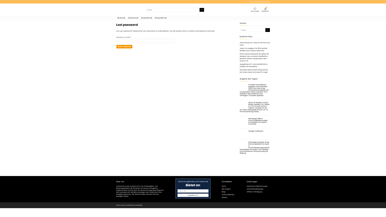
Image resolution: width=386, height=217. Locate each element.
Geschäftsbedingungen (255, 189)
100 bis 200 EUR (161, 18)
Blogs (223, 192)
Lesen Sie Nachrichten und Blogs (260, 2)
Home (224, 186)
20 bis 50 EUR (133, 18)
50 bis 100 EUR (146, 18)
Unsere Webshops (228, 195)
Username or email (126, 37)
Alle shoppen (226, 189)
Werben (224, 197)
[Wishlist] (255, 9)
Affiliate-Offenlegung (254, 192)
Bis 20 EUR (121, 18)
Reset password (124, 46)
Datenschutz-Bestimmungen (257, 186)
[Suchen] (202, 10)
